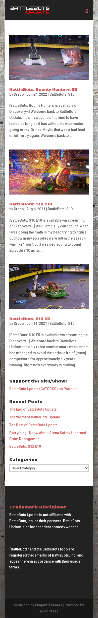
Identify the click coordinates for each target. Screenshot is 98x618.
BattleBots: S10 (62, 94)
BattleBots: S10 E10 (30, 204)
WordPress (49, 611)
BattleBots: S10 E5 (29, 318)
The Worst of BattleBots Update (34, 417)
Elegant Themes (48, 605)
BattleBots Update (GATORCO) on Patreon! (43, 389)
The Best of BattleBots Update (33, 425)
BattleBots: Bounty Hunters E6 (43, 89)
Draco (19, 94)
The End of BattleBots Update (33, 409)
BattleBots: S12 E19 (25, 446)
